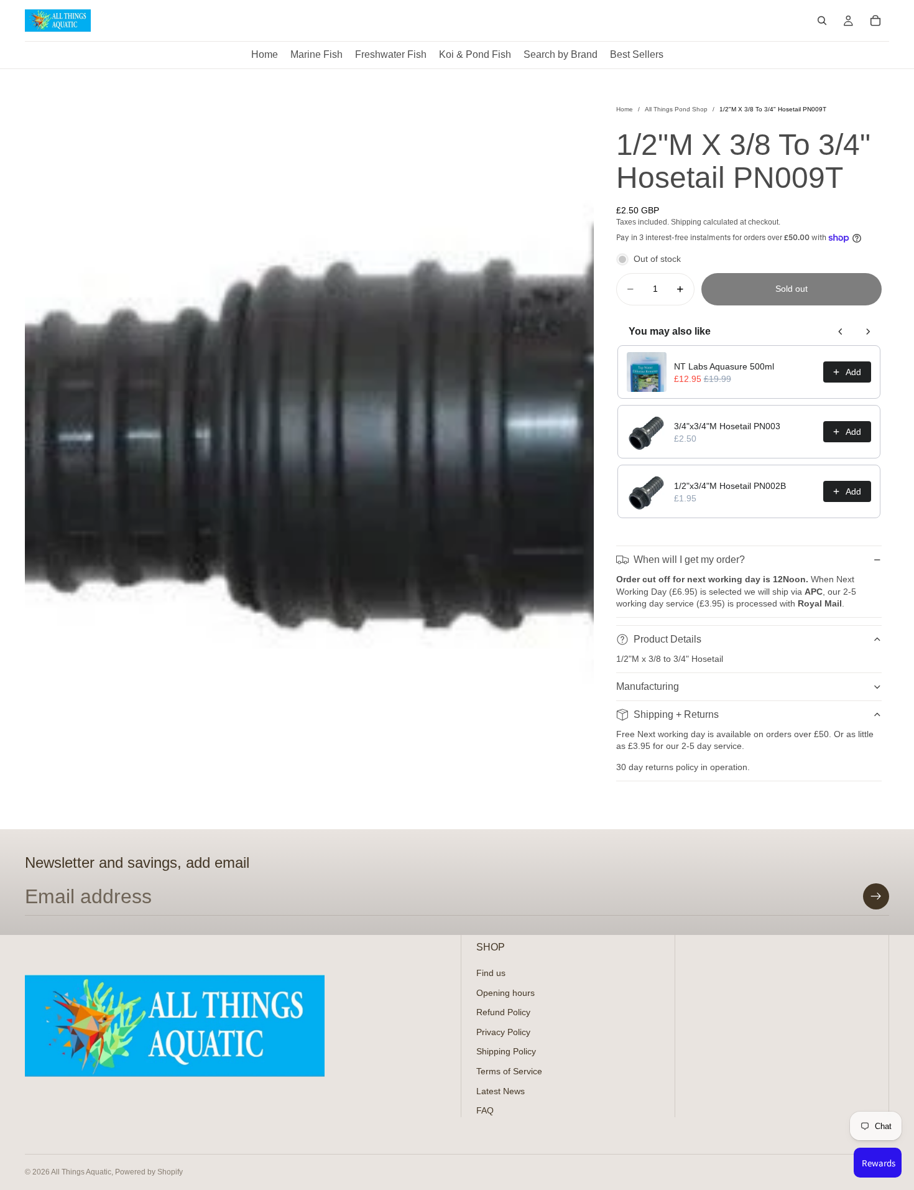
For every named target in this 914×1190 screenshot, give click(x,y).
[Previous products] (840, 331)
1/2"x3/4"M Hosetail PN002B (730, 486)
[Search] (822, 20)
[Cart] (875, 20)
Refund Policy (503, 1012)
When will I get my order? (689, 559)
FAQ (485, 1110)
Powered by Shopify (149, 1172)
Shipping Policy (506, 1051)
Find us (490, 973)
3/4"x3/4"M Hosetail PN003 (727, 426)
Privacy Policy (503, 1031)
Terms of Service (509, 1071)
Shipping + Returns (676, 714)
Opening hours (505, 992)
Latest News (500, 1090)
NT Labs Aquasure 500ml (724, 366)
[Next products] (868, 331)
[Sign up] (876, 896)
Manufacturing (647, 686)
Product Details (667, 639)
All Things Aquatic (81, 1172)
